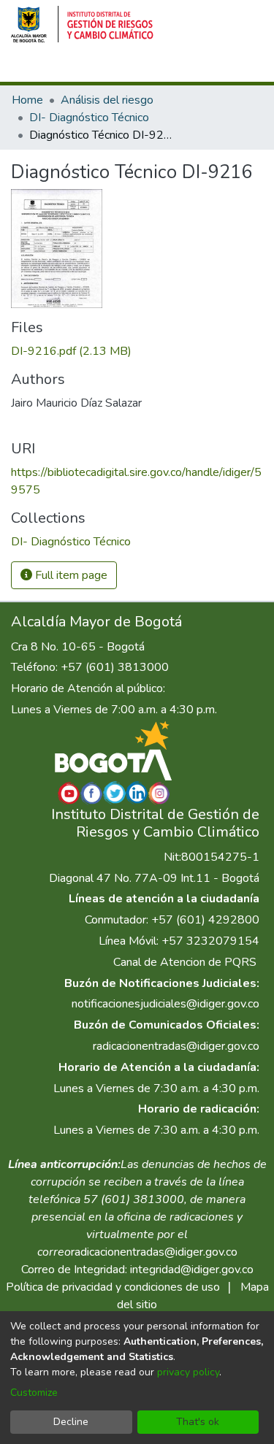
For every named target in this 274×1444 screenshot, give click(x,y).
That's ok (197, 1422)
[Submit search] (140, 68)
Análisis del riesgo (107, 100)
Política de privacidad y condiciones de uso (113, 1287)
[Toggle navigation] (242, 68)
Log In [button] (191, 68)
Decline (70, 1422)
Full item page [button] (69, 575)
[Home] (82, 24)
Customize (34, 1392)
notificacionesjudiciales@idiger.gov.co (165, 1004)
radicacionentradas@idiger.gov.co (176, 1046)
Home (27, 100)
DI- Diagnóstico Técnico (89, 118)
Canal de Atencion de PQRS (184, 962)
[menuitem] (161, 68)
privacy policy (188, 1372)
